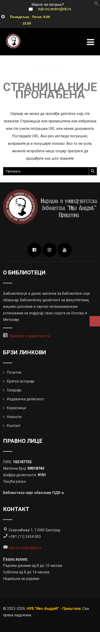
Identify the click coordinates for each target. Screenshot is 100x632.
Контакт (14, 425)
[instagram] (50, 250)
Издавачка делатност (25, 399)
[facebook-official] (34, 250)
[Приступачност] (95, 321)
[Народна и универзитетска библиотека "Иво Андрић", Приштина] (13, 41)
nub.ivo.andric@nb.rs (54, 9)
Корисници (16, 408)
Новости (14, 417)
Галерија (14, 390)
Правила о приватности (29, 336)
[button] (96, 4)
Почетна (14, 372)
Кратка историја (20, 381)
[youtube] (65, 250)
